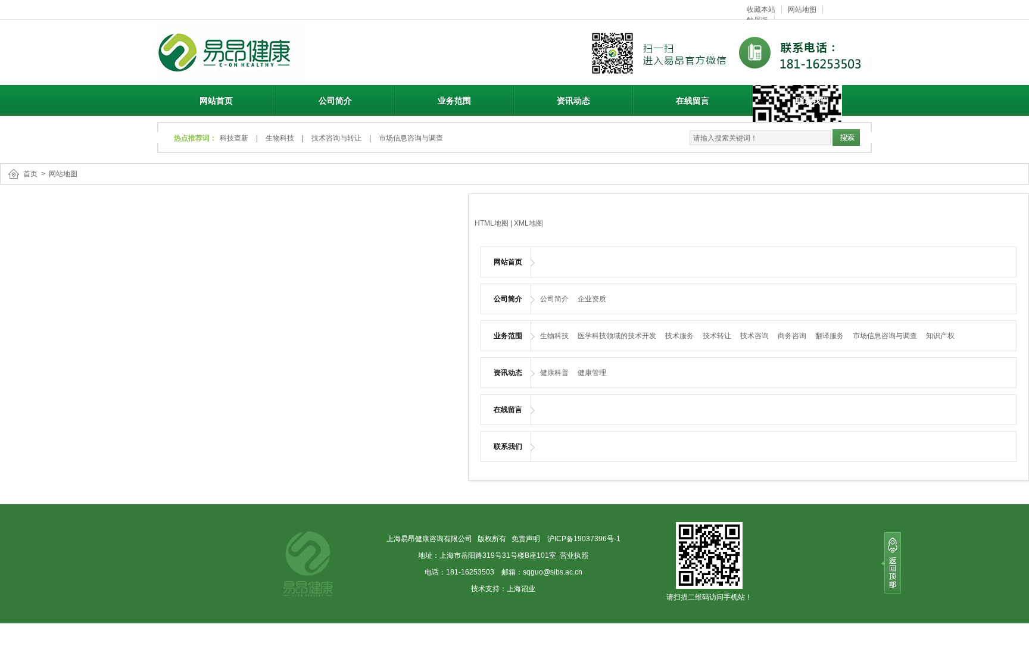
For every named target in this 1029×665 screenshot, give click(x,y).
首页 (30, 174)
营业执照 (574, 555)
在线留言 (692, 100)
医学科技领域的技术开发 (617, 336)
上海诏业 (521, 589)
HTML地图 (492, 223)
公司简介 (335, 100)
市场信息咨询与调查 (411, 138)
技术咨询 (754, 336)
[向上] (891, 563)
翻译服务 (829, 336)
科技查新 (234, 138)
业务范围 (454, 100)
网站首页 (216, 100)
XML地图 (528, 223)
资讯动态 (573, 100)
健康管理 (592, 373)
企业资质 (592, 299)
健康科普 (554, 373)
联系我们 (812, 100)
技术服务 (679, 336)
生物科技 (280, 138)
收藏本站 (761, 9)
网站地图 (802, 9)
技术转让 (717, 336)
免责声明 (526, 539)
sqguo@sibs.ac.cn (552, 572)
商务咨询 (792, 336)
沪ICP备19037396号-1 (582, 539)
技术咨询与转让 (336, 138)
